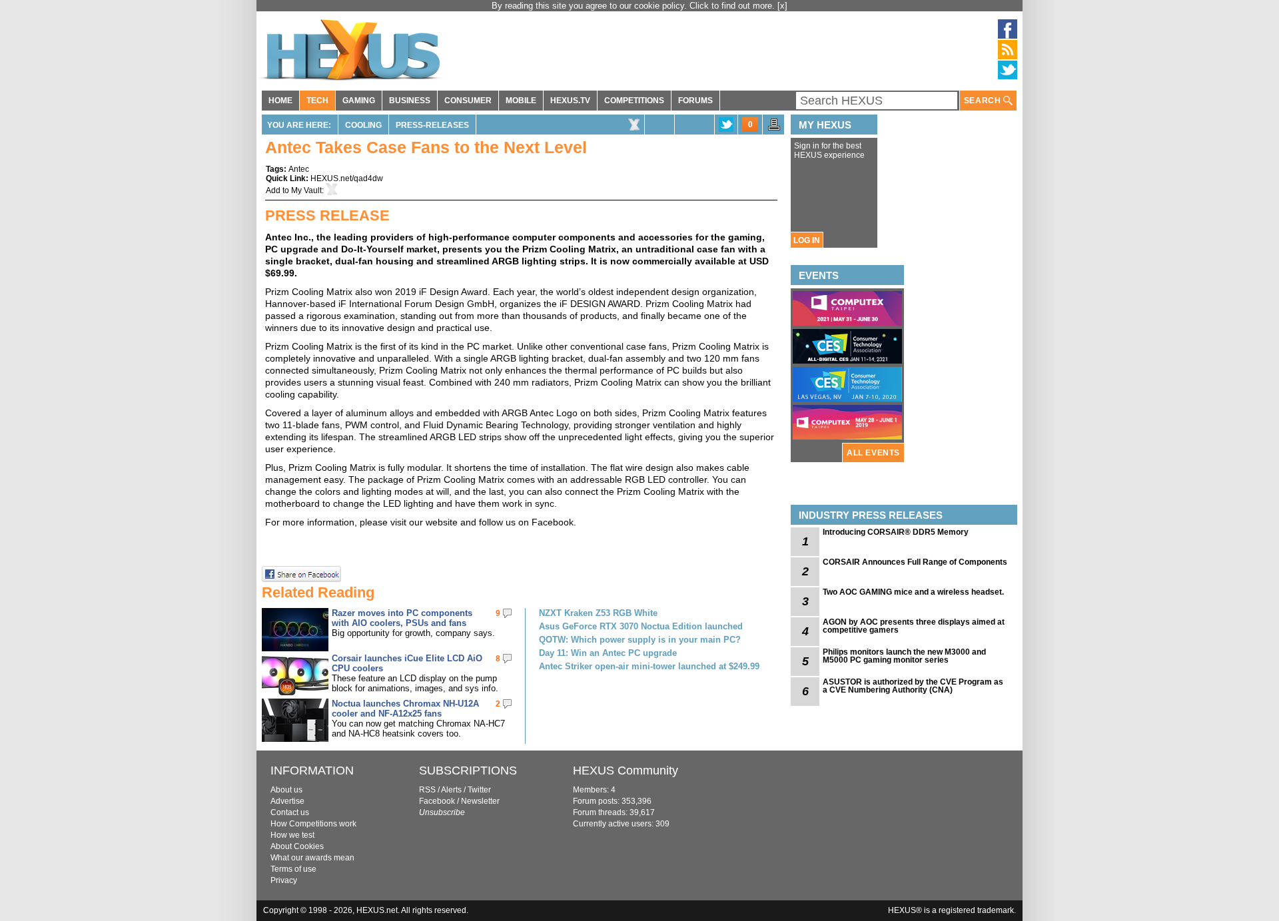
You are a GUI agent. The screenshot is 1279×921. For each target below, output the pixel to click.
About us (286, 789)
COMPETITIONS (634, 100)
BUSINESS (409, 100)
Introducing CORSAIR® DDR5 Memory (896, 532)
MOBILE (521, 100)
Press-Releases (432, 125)
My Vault (306, 190)
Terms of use (293, 869)
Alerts (451, 789)
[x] (782, 6)
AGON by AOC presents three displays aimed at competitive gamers (914, 626)
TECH (317, 100)
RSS (427, 789)
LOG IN (806, 240)
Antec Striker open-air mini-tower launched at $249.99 (649, 666)
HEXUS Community (625, 770)
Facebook (437, 801)
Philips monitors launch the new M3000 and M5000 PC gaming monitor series (904, 656)
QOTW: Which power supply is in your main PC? (640, 640)
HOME (280, 100)
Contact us (289, 812)
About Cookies (297, 846)
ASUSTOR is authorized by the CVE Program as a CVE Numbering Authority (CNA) (913, 686)
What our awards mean (312, 857)
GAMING (358, 100)
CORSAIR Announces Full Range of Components (915, 562)
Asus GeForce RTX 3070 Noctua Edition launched (641, 626)
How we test (292, 835)
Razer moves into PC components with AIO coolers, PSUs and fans (402, 618)
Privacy (283, 880)
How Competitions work (313, 823)
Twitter (479, 789)
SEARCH (983, 100)
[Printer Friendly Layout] (774, 128)
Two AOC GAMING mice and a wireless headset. (913, 592)
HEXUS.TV (570, 100)
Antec (298, 169)
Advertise (287, 801)
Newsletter (480, 801)
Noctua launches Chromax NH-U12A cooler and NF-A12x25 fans (405, 709)
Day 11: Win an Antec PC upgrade (608, 653)
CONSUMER (468, 100)
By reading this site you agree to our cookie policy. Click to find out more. (634, 6)
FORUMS (695, 100)
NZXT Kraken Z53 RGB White (598, 613)
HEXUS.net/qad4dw (346, 178)
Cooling (363, 125)
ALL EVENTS (873, 453)
